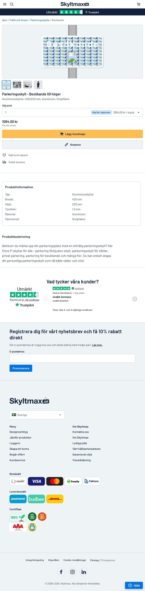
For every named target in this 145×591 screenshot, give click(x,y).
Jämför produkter (20, 437)
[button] (32, 527)
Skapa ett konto (19, 448)
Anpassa (75, 144)
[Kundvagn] (138, 4)
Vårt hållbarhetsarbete (86, 448)
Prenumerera (21, 368)
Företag (94, 560)
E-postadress (17, 351)
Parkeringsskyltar (40, 20)
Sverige (22, 414)
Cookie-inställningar (74, 559)
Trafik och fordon (19, 20)
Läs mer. (97, 344)
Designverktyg (19, 431)
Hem (4, 20)
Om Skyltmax (80, 437)
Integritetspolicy (35, 559)
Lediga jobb (79, 443)
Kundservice (17, 460)
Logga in (15, 443)
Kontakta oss (80, 431)
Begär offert (17, 454)
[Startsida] (72, 401)
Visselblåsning (81, 460)
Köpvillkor (53, 559)
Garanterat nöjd (82, 454)
